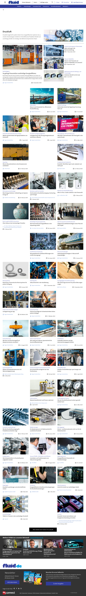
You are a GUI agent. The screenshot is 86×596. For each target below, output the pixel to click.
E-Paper (58, 2)
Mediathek (65, 6)
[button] (5, 546)
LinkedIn (19, 588)
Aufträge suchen (44, 2)
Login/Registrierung (78, 2)
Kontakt (53, 593)
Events (35, 2)
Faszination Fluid (37, 6)
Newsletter (66, 2)
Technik (19, 6)
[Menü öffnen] (5, 2)
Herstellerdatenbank (56, 6)
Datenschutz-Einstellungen (45, 593)
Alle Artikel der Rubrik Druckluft (43, 530)
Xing (15, 588)
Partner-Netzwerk (26, 2)
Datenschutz (24, 593)
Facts (57, 593)
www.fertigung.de (36, 538)
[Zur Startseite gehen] (13, 2)
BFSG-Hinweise (36, 593)
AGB (20, 593)
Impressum (30, 593)
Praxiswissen (46, 6)
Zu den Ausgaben (58, 583)
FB (17, 588)
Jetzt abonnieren (12, 582)
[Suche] (52, 2)
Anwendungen (27, 6)
